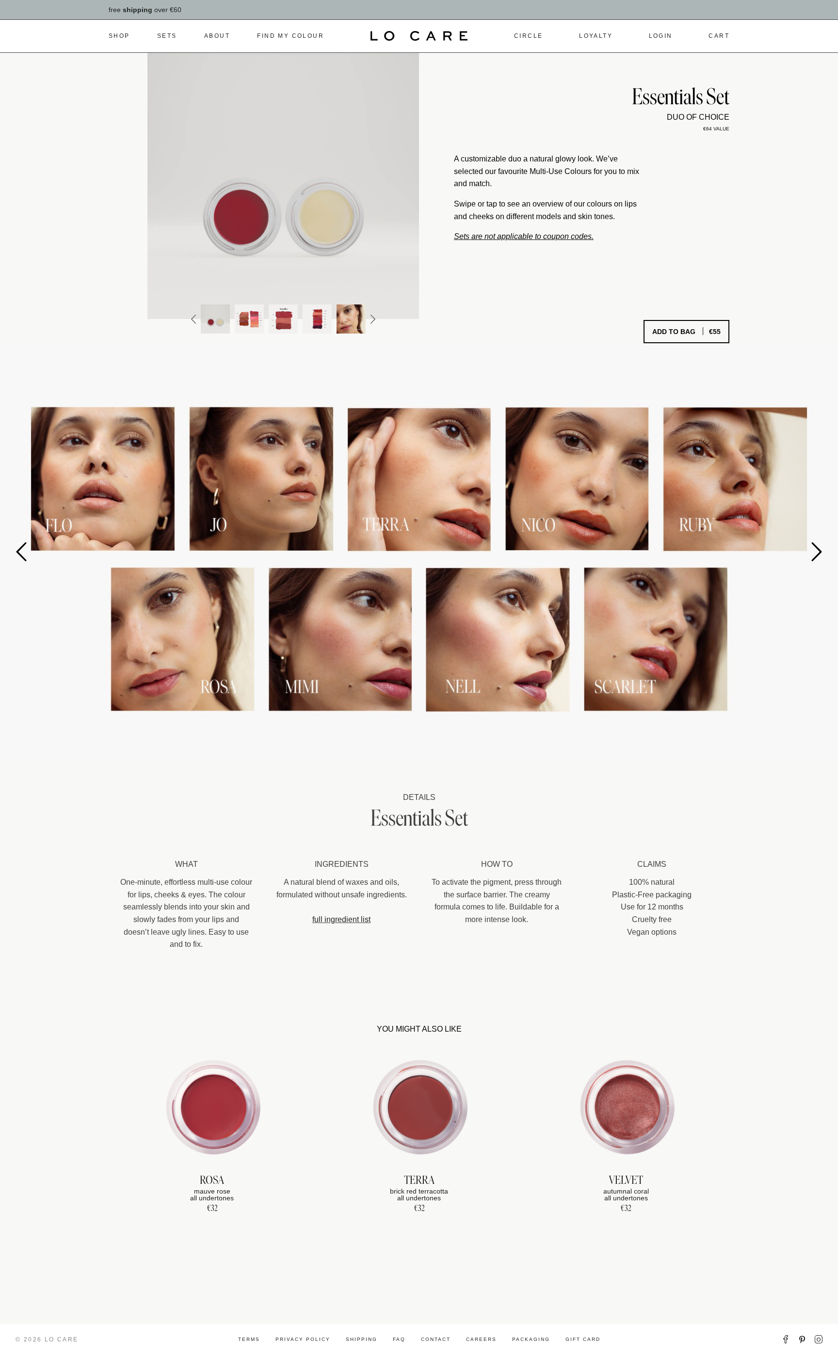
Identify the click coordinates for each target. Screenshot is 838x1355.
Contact (436, 1339)
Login (661, 35)
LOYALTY (595, 35)
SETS (167, 35)
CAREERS (481, 1339)
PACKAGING (531, 1339)
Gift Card (582, 1339)
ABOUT (217, 35)
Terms (249, 1339)
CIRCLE (528, 35)
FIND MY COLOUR (290, 35)
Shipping (361, 1339)
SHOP (119, 35)
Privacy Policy (302, 1339)
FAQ (399, 1339)
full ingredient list (341, 919)
